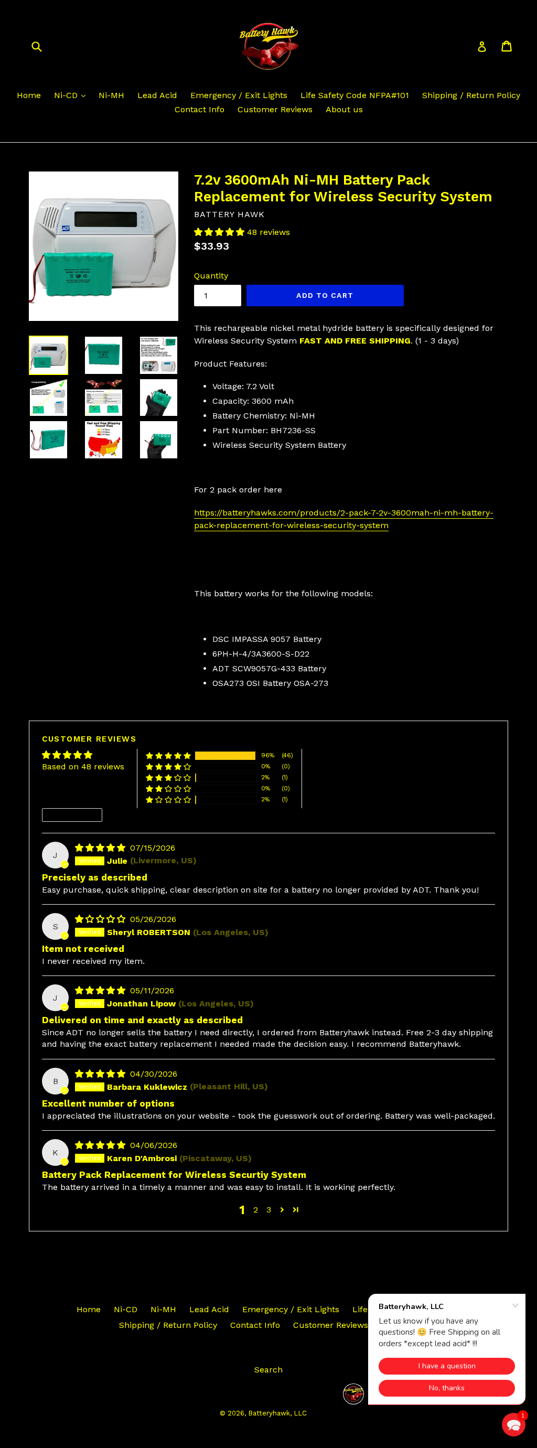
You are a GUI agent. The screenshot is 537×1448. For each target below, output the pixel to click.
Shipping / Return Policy (471, 95)
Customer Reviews (275, 109)
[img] (101, 848)
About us (344, 109)
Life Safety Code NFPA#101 (354, 95)
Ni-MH (111, 95)
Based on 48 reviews (83, 766)
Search (268, 1370)
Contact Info (199, 109)
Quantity (211, 276)
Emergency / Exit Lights (238, 95)
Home (29, 95)
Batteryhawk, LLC (277, 1413)
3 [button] (268, 1210)
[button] (220, 232)
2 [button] (255, 1210)
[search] (43, 46)
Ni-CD (67, 95)
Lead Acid (157, 95)
